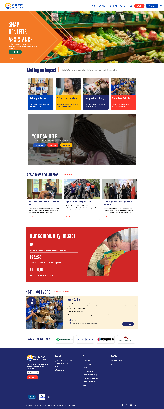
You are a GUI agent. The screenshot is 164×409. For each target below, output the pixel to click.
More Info (128, 324)
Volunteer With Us (121, 98)
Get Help (122, 6)
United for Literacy (117, 360)
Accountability (88, 371)
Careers (85, 367)
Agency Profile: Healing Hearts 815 (78, 201)
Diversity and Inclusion (90, 378)
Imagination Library (94, 98)
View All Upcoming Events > (62, 291)
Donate (139, 6)
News (130, 6)
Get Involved (113, 6)
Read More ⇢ (32, 217)
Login (85, 385)
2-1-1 (112, 364)
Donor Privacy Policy (90, 374)
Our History (87, 364)
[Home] (15, 5)
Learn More (15, 44)
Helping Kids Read (38, 98)
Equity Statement (89, 381)
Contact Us (60, 370)
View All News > (68, 174)
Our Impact (102, 6)
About (94, 6)
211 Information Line (67, 98)
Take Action (66, 145)
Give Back (53, 145)
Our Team (86, 360)
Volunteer (152, 6)
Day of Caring (73, 299)
